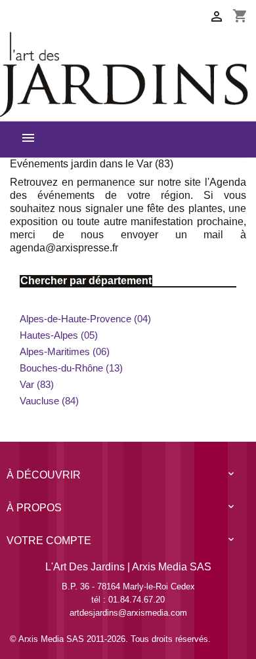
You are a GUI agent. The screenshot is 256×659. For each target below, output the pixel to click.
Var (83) (37, 384)
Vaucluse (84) (49, 400)
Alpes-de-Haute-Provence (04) (85, 318)
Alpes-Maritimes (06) (65, 351)
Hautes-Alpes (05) (59, 335)
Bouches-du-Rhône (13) (71, 367)
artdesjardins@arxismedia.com (128, 613)
